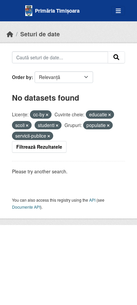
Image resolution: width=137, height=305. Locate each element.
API (92, 200)
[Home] (10, 34)
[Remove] (47, 114)
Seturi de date (40, 34)
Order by (22, 77)
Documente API (26, 207)
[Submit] (116, 57)
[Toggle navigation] (118, 11)
